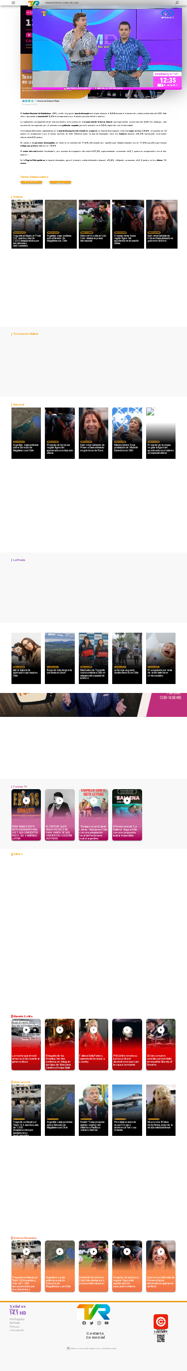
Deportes (87, 232)
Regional (86, 666)
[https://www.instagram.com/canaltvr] (99, 1325)
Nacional (29, 70)
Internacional (19, 232)
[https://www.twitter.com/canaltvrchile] (92, 1325)
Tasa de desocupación (31, 181)
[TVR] (13, 2)
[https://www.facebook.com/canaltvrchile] (84, 1323)
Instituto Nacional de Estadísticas (60, 182)
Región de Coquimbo (52, 666)
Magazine (18, 666)
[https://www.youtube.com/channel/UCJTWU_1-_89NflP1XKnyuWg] (107, 1325)
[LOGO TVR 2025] (33, 2)
